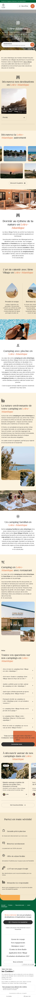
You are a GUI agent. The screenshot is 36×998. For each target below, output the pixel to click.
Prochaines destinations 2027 (18, 956)
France (10, 905)
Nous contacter (18, 962)
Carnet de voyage (18, 939)
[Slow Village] (3, 6)
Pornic (5, 117)
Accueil (3, 905)
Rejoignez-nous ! (18, 946)
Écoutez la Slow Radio (18, 949)
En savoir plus (18, 257)
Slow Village (27, 62)
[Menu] (32, 6)
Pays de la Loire (19, 905)
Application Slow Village (18, 953)
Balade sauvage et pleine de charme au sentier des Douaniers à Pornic (13, 784)
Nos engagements (18, 943)
